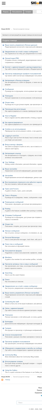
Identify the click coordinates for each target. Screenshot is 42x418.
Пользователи (17, 12)
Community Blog (11, 355)
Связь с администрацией (14, 308)
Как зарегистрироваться (14, 122)
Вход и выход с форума (14, 144)
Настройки (9, 175)
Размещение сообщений (14, 202)
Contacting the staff (12, 302)
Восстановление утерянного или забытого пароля (23, 182)
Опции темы (9, 102)
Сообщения (9, 89)
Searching (8, 273)
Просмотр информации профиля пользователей (23, 74)
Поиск (7, 279)
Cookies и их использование (15, 129)
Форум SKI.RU (5, 376)
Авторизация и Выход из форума (17, 80)
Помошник (9, 315)
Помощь (7, 379)
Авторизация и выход (13, 153)
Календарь (9, 321)
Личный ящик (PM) (12, 58)
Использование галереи (14, 361)
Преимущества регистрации (15, 109)
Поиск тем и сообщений (14, 244)
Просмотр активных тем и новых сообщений (21, 264)
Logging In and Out (12, 136)
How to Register (10, 116)
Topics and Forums (12, 189)
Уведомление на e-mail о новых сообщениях (21, 52)
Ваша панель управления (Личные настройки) (22, 293)
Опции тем (9, 224)
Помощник (9, 96)
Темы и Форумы (11, 195)
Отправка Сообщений (13, 215)
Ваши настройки (11, 169)
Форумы (6, 12)
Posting (7, 209)
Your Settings (9, 162)
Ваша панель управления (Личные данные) (21, 45)
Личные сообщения (12, 231)
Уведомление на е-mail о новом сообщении (21, 286)
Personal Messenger (12, 237)
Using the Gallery (11, 370)
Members (8, 257)
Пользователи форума (13, 251)
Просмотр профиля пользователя (17, 341)
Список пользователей (13, 335)
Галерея (28, 12)
